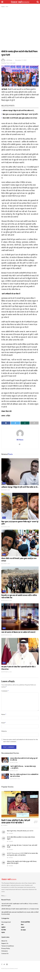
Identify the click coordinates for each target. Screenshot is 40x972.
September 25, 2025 (7, 600)
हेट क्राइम (23, 930)
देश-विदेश (3, 930)
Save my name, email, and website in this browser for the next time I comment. (20, 740)
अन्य (2, 924)
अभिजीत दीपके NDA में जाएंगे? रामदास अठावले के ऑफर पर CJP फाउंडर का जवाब (20, 909)
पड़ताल (3, 932)
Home (3, 6)
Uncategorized (6, 922)
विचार (7, 6)
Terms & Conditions (7, 946)
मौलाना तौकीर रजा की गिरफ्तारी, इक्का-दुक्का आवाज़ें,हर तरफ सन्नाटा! (20, 118)
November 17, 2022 (20, 60)
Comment (5, 691)
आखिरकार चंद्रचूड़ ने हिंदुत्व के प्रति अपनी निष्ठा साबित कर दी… (19, 110)
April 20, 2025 (14, 770)
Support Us (4, 943)
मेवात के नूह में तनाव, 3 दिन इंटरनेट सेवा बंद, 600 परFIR (20, 831)
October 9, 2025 (6, 489)
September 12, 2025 (7, 671)
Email (3, 723)
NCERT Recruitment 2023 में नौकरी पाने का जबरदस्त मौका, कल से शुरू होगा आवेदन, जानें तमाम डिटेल (22, 854)
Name (3, 714)
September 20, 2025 (7, 634)
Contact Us (4, 953)
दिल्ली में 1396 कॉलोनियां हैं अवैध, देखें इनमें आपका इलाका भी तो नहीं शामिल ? (15, 821)
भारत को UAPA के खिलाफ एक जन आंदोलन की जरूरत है (18, 632)
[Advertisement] (20, 29)
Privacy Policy (5, 948)
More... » (3, 895)
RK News (9, 60)
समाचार (22, 927)
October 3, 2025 (6, 526)
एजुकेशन (3, 927)
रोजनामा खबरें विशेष (25, 922)
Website (4, 731)
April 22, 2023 (14, 762)
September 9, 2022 (15, 778)
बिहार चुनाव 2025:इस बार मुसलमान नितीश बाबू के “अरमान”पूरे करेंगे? (20, 114)
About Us (4, 941)
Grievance (4, 951)
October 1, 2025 (6, 563)
